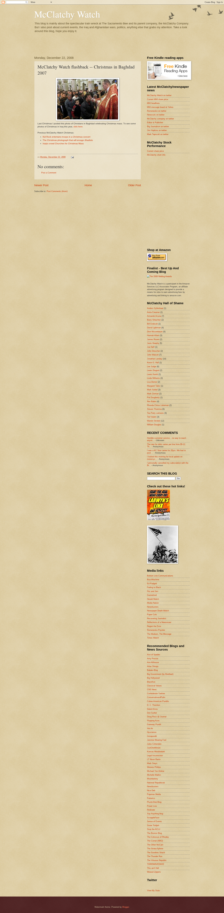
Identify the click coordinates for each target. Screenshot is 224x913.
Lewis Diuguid (153, 370)
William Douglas (154, 424)
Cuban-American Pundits (158, 701)
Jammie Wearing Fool (156, 740)
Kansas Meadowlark (156, 751)
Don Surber (152, 713)
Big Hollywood (153, 678)
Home (88, 185)
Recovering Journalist (156, 618)
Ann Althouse (153, 662)
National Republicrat (156, 783)
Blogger (125, 907)
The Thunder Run (154, 856)
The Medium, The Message (159, 634)
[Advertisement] (170, 180)
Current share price (155, 151)
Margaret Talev (153, 386)
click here (78, 127)
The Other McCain (155, 845)
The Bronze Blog (154, 833)
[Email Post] (72, 157)
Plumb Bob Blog (154, 802)
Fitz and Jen (152, 591)
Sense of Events (154, 821)
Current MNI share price (157, 99)
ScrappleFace (153, 817)
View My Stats (153, 890)
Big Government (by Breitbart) (160, 674)
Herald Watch (153, 599)
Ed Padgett (152, 583)
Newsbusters (152, 607)
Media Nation (153, 603)
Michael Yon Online (155, 771)
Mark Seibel (152, 390)
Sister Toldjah (153, 825)
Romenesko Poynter (156, 630)
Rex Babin (151, 401)
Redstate (151, 810)
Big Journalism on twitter (158, 126)
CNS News (152, 689)
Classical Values (154, 686)
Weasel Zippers (154, 872)
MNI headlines (153, 103)
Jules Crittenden (154, 744)
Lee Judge (151, 366)
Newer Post (41, 185)
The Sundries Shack (156, 852)
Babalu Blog (152, 670)
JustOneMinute (153, 748)
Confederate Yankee (156, 693)
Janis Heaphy (153, 343)
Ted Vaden (151, 417)
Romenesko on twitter (156, 111)
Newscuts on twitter (155, 115)
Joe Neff (151, 347)
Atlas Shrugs (152, 666)
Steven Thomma (154, 409)
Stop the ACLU (153, 829)
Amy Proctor (152, 658)
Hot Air (150, 728)
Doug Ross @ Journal (156, 717)
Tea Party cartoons (155, 413)
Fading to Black (154, 587)
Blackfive (151, 682)
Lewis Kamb (152, 374)
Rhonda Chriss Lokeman (158, 405)
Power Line (152, 806)
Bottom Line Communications (160, 576)
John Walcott (153, 355)
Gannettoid (152, 595)
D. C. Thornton (153, 705)
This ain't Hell (153, 868)
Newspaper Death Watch (158, 611)
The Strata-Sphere (155, 848)
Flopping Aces (153, 720)
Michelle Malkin (154, 775)
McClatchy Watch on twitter (159, 95)
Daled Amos (152, 709)
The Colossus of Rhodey (158, 837)
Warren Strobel (153, 421)
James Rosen (153, 339)
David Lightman (154, 327)
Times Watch (153, 638)
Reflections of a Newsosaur (159, 622)
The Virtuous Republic (157, 860)
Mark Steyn (152, 763)
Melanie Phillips (154, 767)
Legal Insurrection (155, 755)
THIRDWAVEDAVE (155, 864)
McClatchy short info (156, 155)
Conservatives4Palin (156, 697)
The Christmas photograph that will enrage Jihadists (68, 140)
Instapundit (152, 736)
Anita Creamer (153, 312)
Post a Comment (48, 173)
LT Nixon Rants (154, 759)
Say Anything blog (155, 814)
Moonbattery (152, 779)
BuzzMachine (153, 579)
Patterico (151, 798)
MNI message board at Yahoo (160, 107)
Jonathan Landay (154, 359)
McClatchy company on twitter (160, 119)
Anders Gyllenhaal (155, 308)
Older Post (134, 185)
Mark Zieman (153, 394)
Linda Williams (153, 378)
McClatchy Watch (67, 14)
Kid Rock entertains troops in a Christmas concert (66, 137)
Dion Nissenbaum (155, 331)
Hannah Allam (153, 335)
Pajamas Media (154, 794)
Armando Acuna (154, 316)
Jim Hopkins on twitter (157, 130)
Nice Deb (151, 790)
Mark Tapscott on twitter (157, 134)
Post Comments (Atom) (57, 191)
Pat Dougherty (153, 397)
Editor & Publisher (155, 122)
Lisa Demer (152, 382)
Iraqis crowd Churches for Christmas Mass (63, 143)
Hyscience (151, 732)
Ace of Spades (153, 654)
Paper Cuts (152, 614)
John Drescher (153, 351)
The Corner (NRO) (155, 841)
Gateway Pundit (154, 724)
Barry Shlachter (154, 320)
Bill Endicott (152, 324)
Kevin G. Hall (153, 362)
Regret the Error (154, 626)
